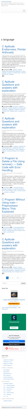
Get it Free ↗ (14, 327)
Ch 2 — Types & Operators (8, 387)
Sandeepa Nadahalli (20, 55)
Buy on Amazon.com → (14, 303)
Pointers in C (22, 111)
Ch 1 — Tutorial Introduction (9, 385)
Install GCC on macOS (8, 363)
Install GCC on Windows (8, 359)
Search (23, 283)
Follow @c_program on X (14, 344)
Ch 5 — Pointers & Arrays (8, 392)
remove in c (7, 192)
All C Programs (6, 369)
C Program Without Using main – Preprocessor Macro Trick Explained (13, 205)
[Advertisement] (14, 23)
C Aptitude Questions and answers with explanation (10, 86)
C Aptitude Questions (7, 400)
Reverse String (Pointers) (8, 379)
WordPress (9, 407)
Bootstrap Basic (18, 407)
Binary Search (6, 371)
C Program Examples (6, 1)
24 (18, 278)
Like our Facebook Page (14, 341)
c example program (18, 187)
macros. (5, 232)
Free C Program (10, 111)
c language (10, 109)
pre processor (10, 232)
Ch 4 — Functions (7, 390)
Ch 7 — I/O (5, 396)
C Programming (16, 72)
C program (9, 72)
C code (23, 71)
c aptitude (14, 69)
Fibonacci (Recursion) (7, 377)
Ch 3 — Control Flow (7, 389)
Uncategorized (6, 187)
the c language (10, 74)
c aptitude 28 (22, 146)
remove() (12, 192)
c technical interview (11, 151)
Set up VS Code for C (7, 365)
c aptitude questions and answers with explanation (12, 70)
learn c (16, 111)
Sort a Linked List (6, 375)
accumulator (15, 106)
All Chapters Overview (8, 383)
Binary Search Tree (7, 373)
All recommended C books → (14, 305)
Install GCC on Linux (7, 361)
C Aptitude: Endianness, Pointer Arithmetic (14, 49)
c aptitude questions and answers (12, 267)
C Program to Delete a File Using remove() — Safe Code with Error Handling (13, 164)
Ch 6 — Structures (7, 394)
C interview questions (18, 227)
